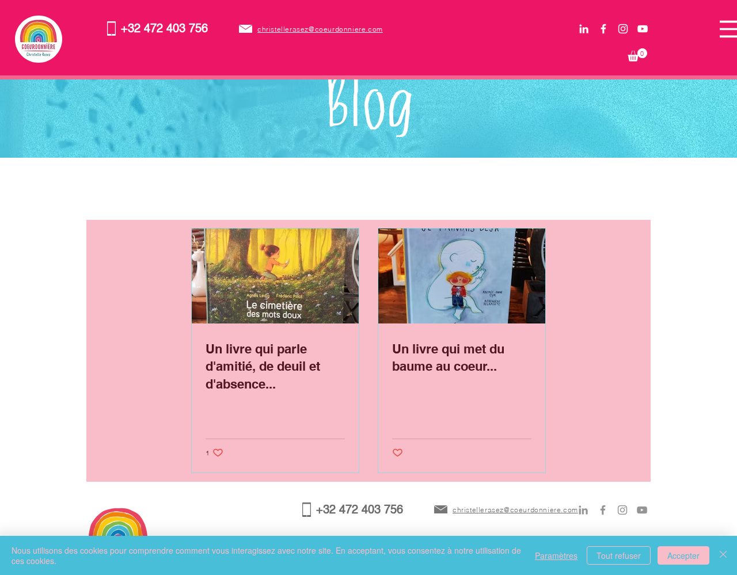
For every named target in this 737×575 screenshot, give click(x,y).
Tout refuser (619, 555)
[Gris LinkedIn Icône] (583, 510)
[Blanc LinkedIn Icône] (584, 28)
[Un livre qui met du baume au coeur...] (461, 276)
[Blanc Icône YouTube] (642, 28)
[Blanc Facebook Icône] (603, 28)
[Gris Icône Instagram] (622, 510)
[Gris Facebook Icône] (603, 510)
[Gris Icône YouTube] (642, 510)
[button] (637, 55)
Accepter (683, 555)
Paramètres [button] (556, 555)
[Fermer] (723, 555)
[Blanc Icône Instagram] (623, 28)
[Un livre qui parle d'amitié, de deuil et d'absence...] (275, 276)
